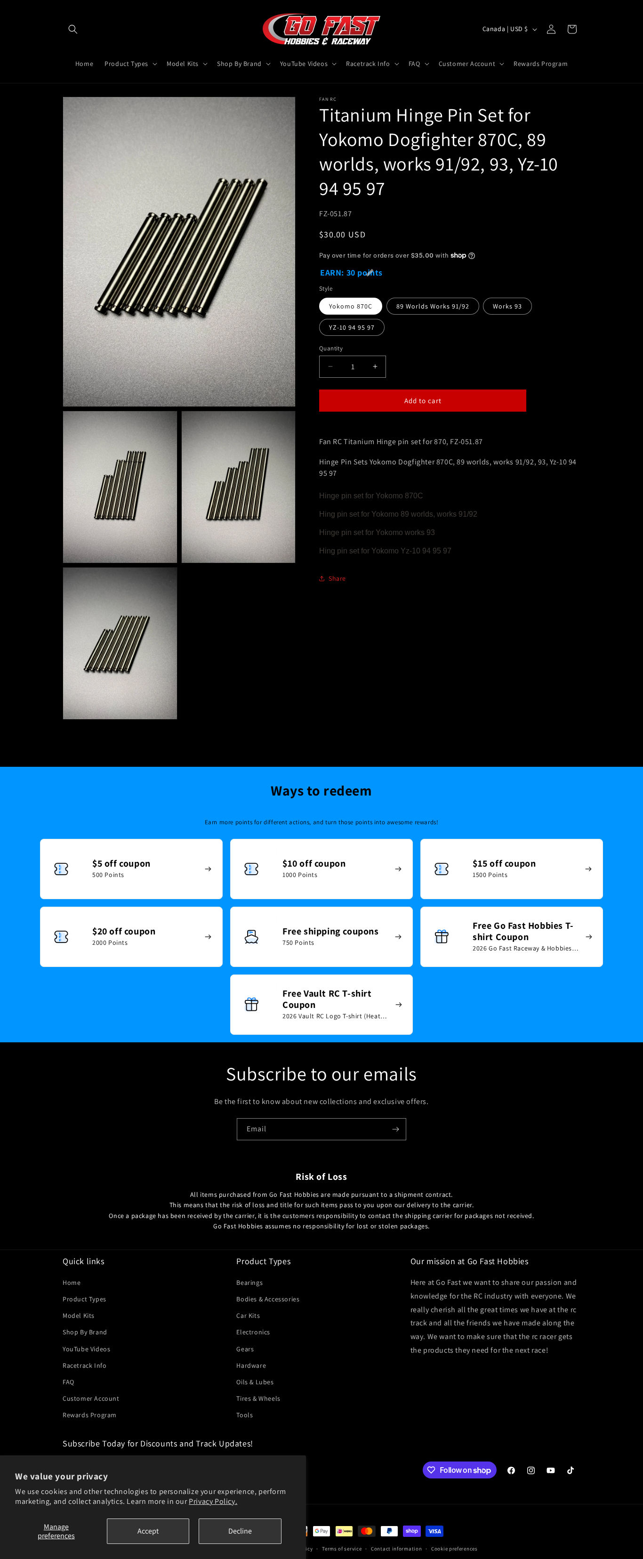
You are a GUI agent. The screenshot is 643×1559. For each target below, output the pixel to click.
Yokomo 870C (350, 305)
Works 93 (507, 305)
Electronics (253, 1332)
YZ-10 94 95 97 (352, 327)
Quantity (331, 348)
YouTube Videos (86, 1349)
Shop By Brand (85, 1332)
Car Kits (248, 1315)
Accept (148, 1531)
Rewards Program (90, 1415)
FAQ (68, 1382)
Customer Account (91, 1398)
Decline (240, 1531)
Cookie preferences (454, 1548)
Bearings (249, 1282)
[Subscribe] (395, 1129)
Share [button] (337, 578)
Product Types (84, 1299)
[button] (73, 29)
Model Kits (79, 1315)
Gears (245, 1349)
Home (71, 1282)
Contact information (396, 1548)
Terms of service (342, 1548)
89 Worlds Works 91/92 (432, 305)
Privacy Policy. (213, 1501)
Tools (244, 1415)
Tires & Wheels (258, 1398)
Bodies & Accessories (267, 1299)
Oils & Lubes (254, 1382)
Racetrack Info (84, 1365)
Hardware (251, 1365)
